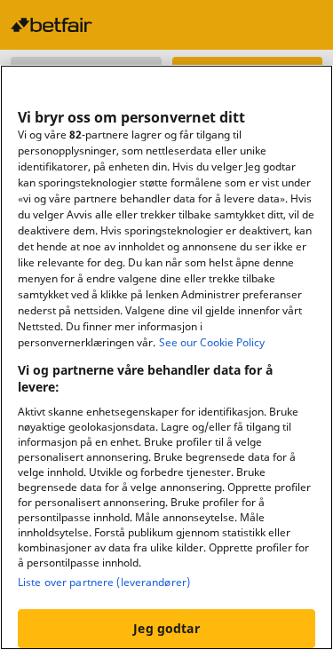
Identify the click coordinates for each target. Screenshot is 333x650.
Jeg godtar (166, 628)
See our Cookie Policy (212, 342)
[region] (166, 357)
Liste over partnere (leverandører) (104, 582)
